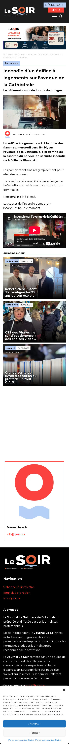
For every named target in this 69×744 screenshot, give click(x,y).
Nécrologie (54, 5)
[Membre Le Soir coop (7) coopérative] (34, 37)
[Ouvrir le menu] (54, 16)
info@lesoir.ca (16, 534)
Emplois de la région (16, 592)
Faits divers (20, 54)
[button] (64, 689)
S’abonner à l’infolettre (18, 587)
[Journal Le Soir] (20, 11)
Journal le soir (24, 134)
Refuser (35, 732)
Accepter (34, 723)
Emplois (56, 10)
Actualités (8, 54)
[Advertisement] (34, 422)
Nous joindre (11, 598)
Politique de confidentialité (21, 740)
